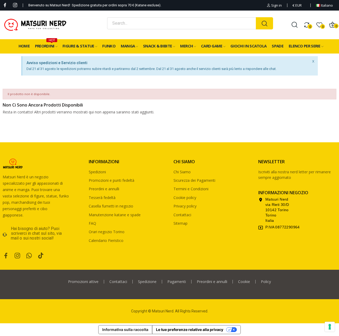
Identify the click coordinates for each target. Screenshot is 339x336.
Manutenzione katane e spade (115, 214)
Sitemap (180, 223)
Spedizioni (97, 171)
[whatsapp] (29, 256)
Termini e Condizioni (190, 188)
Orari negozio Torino (106, 231)
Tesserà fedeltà (102, 197)
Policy (266, 282)
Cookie (244, 282)
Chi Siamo (182, 171)
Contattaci (182, 214)
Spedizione (147, 282)
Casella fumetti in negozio (111, 206)
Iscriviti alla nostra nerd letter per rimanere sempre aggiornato (294, 174)
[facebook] (5, 5)
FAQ (92, 223)
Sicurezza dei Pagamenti (194, 180)
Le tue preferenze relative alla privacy (189, 329)
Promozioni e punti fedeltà (111, 180)
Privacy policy (185, 206)
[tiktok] (41, 256)
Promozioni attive (83, 282)
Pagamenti (176, 282)
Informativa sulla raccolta (125, 329)
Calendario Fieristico (106, 240)
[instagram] (15, 5)
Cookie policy (184, 197)
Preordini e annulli (104, 188)
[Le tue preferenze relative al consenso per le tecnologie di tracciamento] (330, 327)
